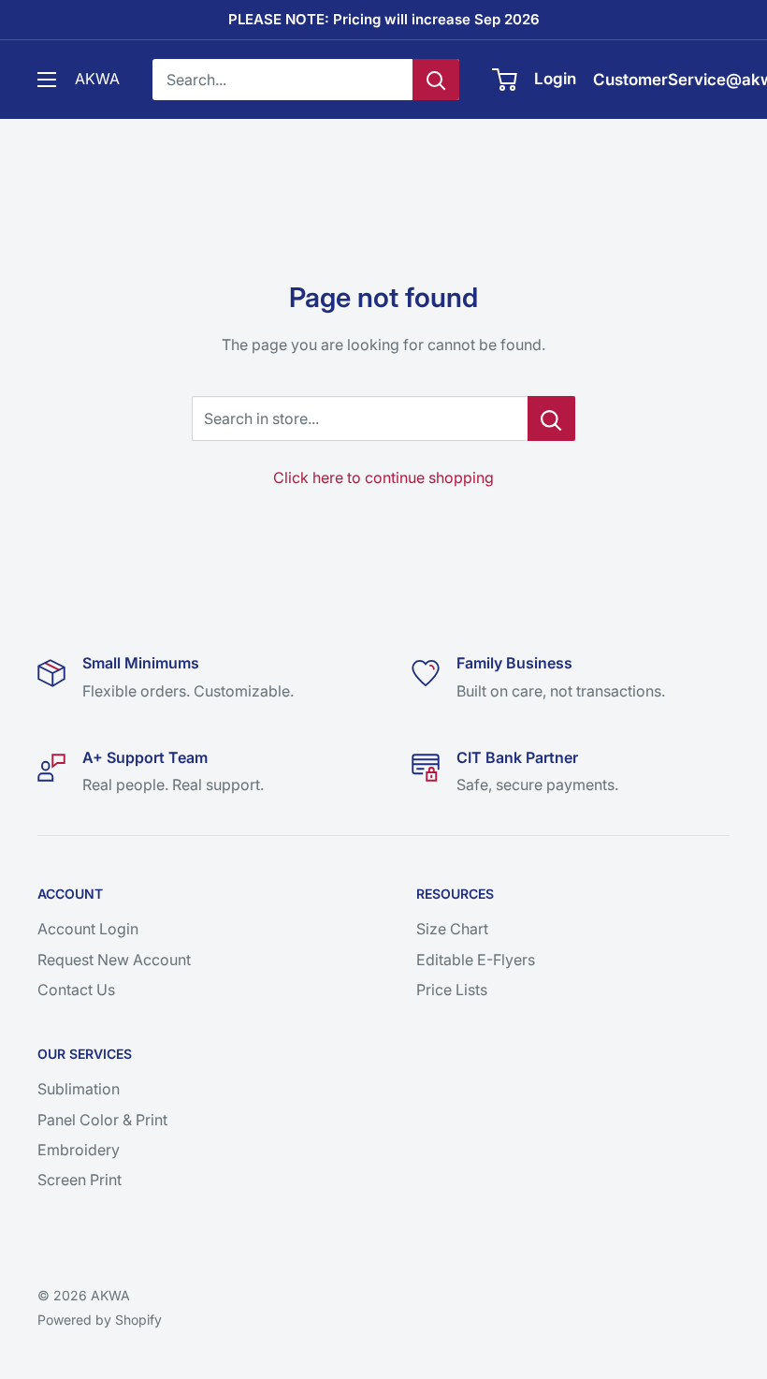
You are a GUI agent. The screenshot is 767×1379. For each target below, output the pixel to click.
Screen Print (79, 1179)
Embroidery (78, 1149)
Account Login (87, 928)
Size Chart (452, 928)
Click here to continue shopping (383, 477)
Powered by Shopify (99, 1320)
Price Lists (451, 989)
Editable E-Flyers (475, 959)
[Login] (505, 79)
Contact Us (76, 989)
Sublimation (78, 1088)
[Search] (435, 79)
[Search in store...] (551, 418)
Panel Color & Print (102, 1119)
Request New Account (114, 959)
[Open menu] (46, 79)
